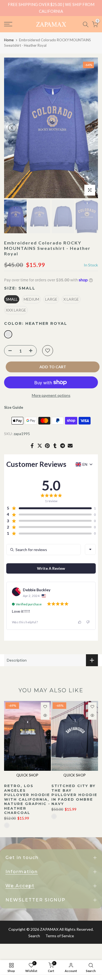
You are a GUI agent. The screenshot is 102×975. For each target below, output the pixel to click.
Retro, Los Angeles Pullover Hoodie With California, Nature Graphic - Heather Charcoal (27, 799)
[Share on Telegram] (62, 445)
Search (34, 935)
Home (9, 40)
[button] (49, 508)
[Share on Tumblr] (54, 445)
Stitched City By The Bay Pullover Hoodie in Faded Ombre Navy (74, 795)
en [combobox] (84, 464)
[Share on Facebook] (32, 445)
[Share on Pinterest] (47, 445)
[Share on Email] (70, 445)
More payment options (51, 395)
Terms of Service (59, 935)
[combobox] (90, 549)
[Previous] (12, 128)
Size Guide (13, 407)
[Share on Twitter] (39, 445)
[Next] (90, 128)
